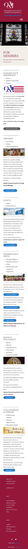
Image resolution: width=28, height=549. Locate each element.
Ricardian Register (11, 294)
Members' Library (11, 503)
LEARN (8, 524)
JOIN (7, 496)
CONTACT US (10, 488)
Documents (9, 397)
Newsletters (9, 507)
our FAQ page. (9, 185)
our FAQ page (12, 325)
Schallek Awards (10, 481)
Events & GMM (10, 505)
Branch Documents (11, 509)
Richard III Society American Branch (13, 12)
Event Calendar (10, 245)
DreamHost (18, 547)
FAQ (7, 511)
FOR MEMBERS (10, 500)
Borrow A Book (10, 190)
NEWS (8, 520)
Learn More (9, 470)
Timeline (8, 529)
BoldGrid (16, 543)
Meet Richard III (10, 526)
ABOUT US (9, 479)
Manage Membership (12, 128)
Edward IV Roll (10, 483)
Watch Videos (10, 320)
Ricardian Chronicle (11, 307)
